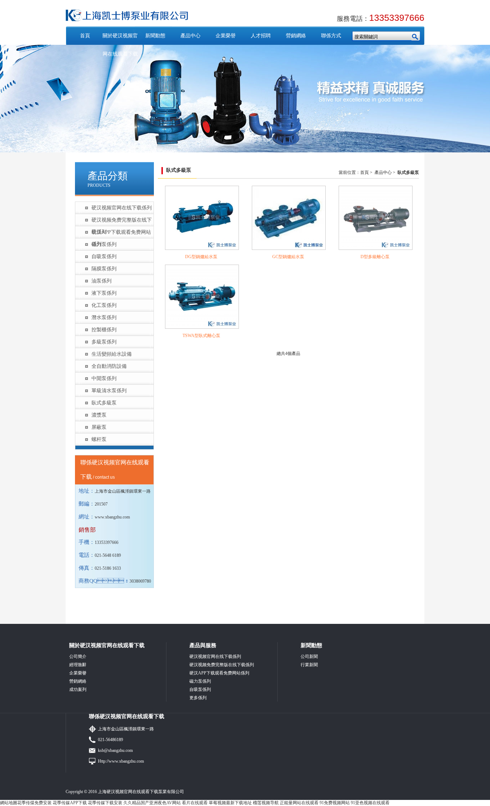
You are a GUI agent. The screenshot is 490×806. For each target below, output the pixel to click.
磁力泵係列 (104, 244)
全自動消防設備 (109, 366)
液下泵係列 (104, 293)
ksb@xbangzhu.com (115, 750)
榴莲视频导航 (266, 802)
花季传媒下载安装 (105, 802)
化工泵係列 (104, 305)
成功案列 (77, 689)
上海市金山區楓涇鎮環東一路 (126, 728)
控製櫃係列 (104, 329)
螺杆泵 (99, 439)
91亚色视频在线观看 (370, 802)
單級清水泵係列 (109, 390)
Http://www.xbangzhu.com (121, 761)
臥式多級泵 (104, 403)
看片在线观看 (195, 802)
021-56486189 (110, 739)
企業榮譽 (226, 35)
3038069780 (140, 581)
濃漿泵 (99, 415)
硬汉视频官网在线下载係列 (121, 207)
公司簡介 (77, 656)
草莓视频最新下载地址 (230, 802)
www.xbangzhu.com (112, 517)
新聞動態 (155, 35)
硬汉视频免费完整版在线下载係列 (121, 221)
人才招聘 (261, 35)
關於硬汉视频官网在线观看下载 (120, 45)
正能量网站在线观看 (299, 802)
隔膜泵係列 (104, 268)
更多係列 (198, 697)
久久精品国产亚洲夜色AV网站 (152, 802)
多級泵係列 (104, 342)
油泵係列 (101, 281)
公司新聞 (309, 656)
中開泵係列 (104, 378)
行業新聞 (309, 664)
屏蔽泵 (99, 427)
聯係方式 (331, 35)
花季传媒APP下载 (70, 802)
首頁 (85, 35)
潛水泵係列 (104, 317)
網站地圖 (8, 802)
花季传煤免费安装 (34, 802)
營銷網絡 (296, 35)
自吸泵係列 (104, 256)
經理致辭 (77, 664)
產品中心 (190, 35)
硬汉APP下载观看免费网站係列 (121, 233)
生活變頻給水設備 (111, 354)
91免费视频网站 (335, 802)
